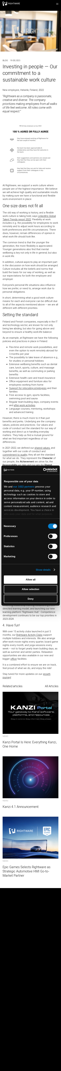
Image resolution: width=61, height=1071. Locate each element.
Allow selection (30, 589)
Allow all (30, 579)
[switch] (52, 536)
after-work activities (24, 405)
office (13, 658)
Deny (31, 598)
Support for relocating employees (28, 388)
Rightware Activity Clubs (29, 634)
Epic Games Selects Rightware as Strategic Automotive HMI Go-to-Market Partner (26, 871)
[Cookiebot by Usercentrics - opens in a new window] (43, 470)
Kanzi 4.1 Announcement (21, 807)
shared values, (42, 447)
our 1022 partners (24, 486)
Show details (43, 569)
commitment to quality (15, 454)
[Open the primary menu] (57, 3)
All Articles (51, 686)
